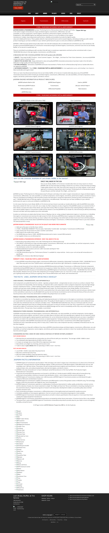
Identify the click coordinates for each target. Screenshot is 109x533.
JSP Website (72, 517)
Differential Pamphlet (54, 89)
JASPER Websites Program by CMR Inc (54, 405)
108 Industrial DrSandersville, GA (19, 2)
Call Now (18, 8)
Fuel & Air (85, 21)
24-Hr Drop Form (45, 519)
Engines (23, 21)
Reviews (63, 13)
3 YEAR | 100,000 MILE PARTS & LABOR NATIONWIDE (47, 68)
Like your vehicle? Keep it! (82, 85)
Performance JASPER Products (26, 85)
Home (29, 13)
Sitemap (65, 519)
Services (45, 13)
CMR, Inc (67, 517)
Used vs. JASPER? (82, 82)
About (36, 13)
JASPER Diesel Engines (54, 82)
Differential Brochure (26, 89)
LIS (57, 522)
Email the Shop (20, 508)
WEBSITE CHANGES (60, 514)
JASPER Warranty (26, 92)
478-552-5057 (17, 5)
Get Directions (16, 504)
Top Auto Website (78, 517)
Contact (79, 13)
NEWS (71, 13)
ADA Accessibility (53, 519)
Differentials (64, 21)
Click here (67, 263)
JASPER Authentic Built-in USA (26, 82)
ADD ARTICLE (53, 522)
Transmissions (44, 21)
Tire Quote (54, 13)
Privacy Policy (59, 519)
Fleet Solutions (82, 89)
